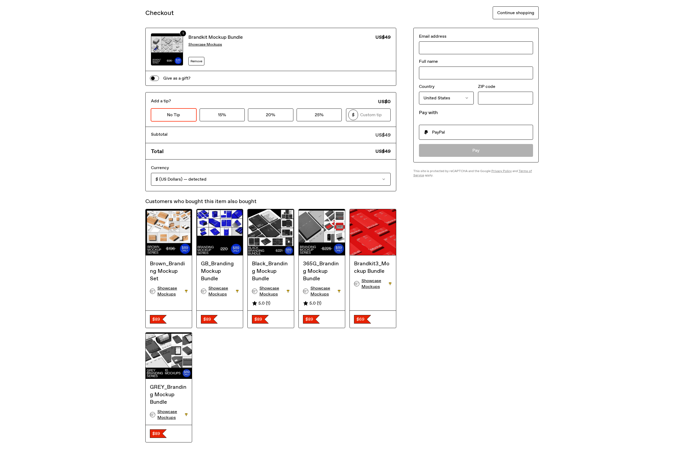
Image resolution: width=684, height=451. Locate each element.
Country (426, 86)
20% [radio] (270, 114)
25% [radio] (319, 114)
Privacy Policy (501, 171)
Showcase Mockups (205, 44)
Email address (432, 36)
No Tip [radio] (173, 114)
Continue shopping (515, 12)
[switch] (154, 78)
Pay (476, 150)
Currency (160, 167)
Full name (428, 61)
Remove (196, 61)
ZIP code (486, 86)
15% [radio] (222, 114)
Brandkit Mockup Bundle (215, 37)
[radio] (476, 132)
